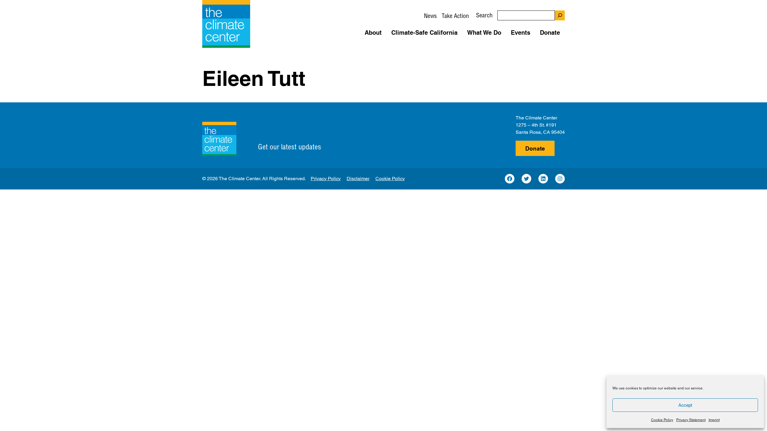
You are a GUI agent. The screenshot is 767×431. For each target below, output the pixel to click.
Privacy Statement (691, 420)
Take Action (455, 15)
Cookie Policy (662, 420)
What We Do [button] (484, 32)
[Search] (560, 15)
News (430, 15)
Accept (685, 405)
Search (484, 15)
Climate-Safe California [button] (424, 32)
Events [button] (520, 32)
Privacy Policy (326, 178)
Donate (535, 148)
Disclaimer (358, 178)
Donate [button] (550, 32)
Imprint (714, 420)
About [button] (373, 32)
